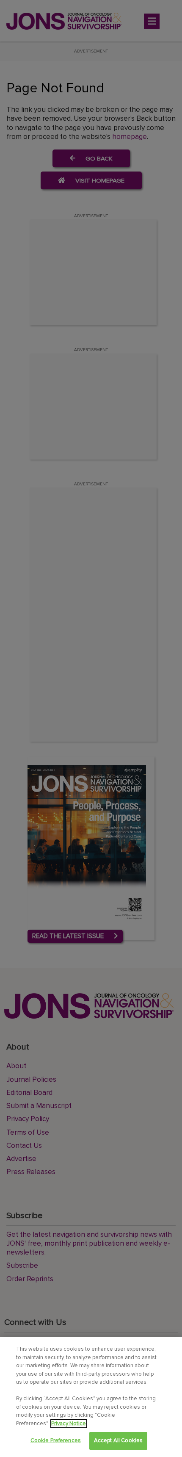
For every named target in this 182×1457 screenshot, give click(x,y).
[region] (91, 1397)
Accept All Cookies (118, 1440)
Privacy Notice (68, 1423)
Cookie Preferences (55, 1440)
